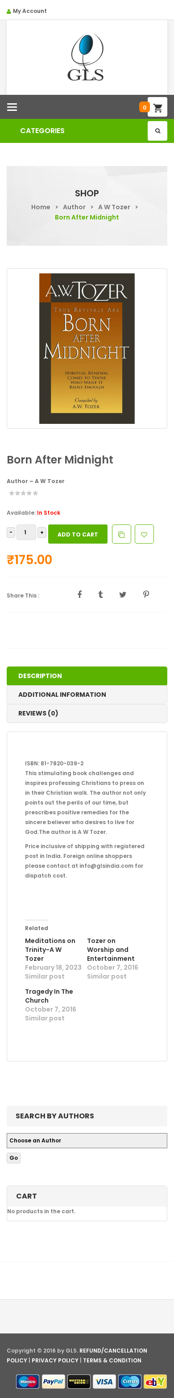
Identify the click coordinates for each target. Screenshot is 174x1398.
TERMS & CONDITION (112, 1360)
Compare (127, 535)
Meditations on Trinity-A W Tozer (50, 949)
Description (40, 675)
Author (74, 207)
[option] (87, 348)
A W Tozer (114, 207)
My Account (30, 11)
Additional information (62, 694)
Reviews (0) (38, 713)
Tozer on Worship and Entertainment (111, 949)
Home (40, 207)
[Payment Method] (28, 1381)
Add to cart (78, 534)
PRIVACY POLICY (55, 1360)
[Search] (157, 131)
